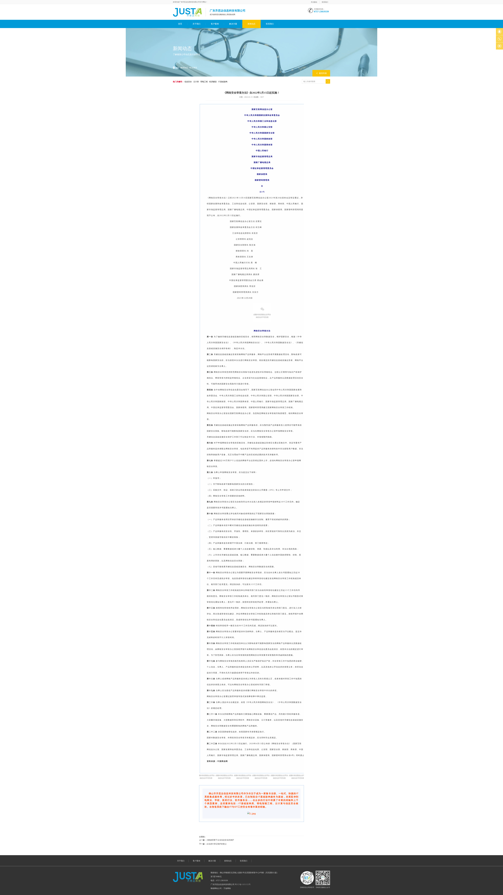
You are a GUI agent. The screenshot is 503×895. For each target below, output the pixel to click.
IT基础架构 (222, 82)
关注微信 (314, 2)
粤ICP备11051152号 (243, 884)
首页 (180, 24)
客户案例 (215, 24)
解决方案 (233, 24)
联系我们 (325, 2)
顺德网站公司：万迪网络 (221, 888)
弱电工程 (204, 82)
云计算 (196, 82)
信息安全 (188, 82)
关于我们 (196, 24)
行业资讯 (193, 68)
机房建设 (213, 82)
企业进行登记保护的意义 (216, 844)
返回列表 (323, 73)
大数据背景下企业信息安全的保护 (220, 840)
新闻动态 (251, 24)
